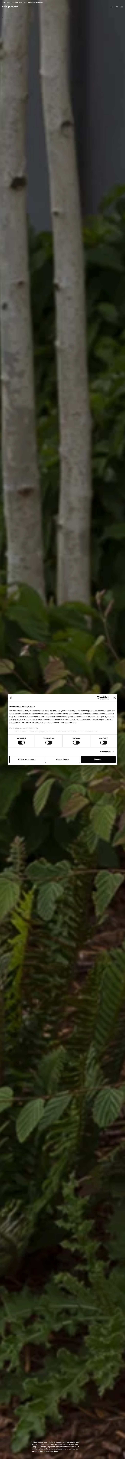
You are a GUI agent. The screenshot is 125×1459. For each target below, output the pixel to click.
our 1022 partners (24, 710)
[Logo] (10, 8)
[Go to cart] (117, 6)
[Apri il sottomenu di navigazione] (121, 8)
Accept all (98, 759)
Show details (105, 751)
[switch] (48, 743)
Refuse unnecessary (27, 759)
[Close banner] (115, 698)
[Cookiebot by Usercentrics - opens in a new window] (98, 698)
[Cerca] (112, 6)
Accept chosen (62, 759)
